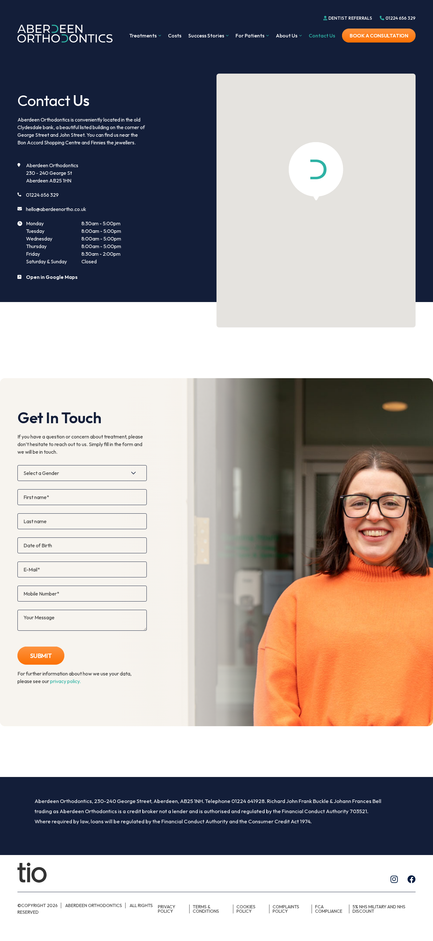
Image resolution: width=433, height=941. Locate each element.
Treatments (143, 36)
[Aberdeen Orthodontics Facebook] (411, 879)
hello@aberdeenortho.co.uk (56, 209)
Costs (174, 35)
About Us (286, 36)
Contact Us (322, 35)
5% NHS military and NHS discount (378, 909)
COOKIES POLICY (245, 909)
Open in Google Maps (52, 277)
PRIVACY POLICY (166, 909)
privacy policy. (65, 681)
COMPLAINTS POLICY (286, 909)
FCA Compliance (328, 909)
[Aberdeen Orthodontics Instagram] (394, 879)
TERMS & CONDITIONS (206, 909)
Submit (41, 656)
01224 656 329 (42, 195)
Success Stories (206, 36)
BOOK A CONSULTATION (379, 35)
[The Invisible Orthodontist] (32, 872)
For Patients (250, 36)
